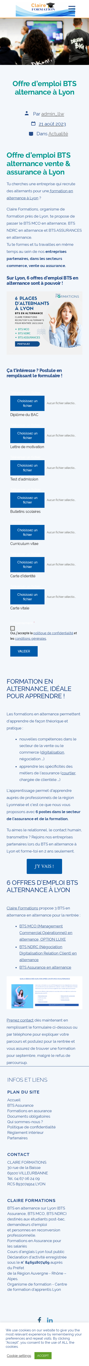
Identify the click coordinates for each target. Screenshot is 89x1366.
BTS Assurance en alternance (45, 967)
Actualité (58, 133)
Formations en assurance (29, 1111)
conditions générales (30, 638)
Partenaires (17, 1138)
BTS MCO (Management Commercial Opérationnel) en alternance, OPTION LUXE (45, 933)
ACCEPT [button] (43, 1355)
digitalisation (52, 752)
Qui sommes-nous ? (25, 1122)
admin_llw (52, 114)
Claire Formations (22, 908)
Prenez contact (20, 1020)
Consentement (22, 623)
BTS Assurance (20, 1105)
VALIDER (24, 651)
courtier (68, 773)
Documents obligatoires (28, 1116)
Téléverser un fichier (25, 393)
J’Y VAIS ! (44, 866)
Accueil (14, 1100)
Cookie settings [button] (19, 1356)
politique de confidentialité (53, 633)
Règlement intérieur (25, 1132)
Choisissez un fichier (27, 403)
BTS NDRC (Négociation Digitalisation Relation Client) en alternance (48, 953)
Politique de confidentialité (31, 1127)
